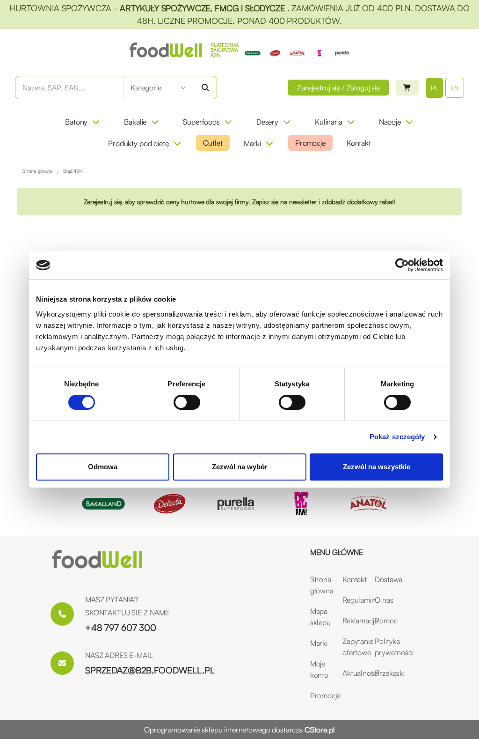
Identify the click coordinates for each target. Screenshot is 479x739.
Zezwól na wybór (240, 467)
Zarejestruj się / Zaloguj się (338, 87)
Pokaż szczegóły (397, 437)
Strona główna (320, 585)
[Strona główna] (97, 559)
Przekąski (385, 673)
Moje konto (319, 669)
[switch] (187, 402)
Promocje (310, 143)
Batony (76, 121)
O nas (384, 600)
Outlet (213, 143)
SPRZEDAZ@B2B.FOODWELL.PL (150, 670)
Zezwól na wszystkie (376, 467)
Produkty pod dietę (138, 143)
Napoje (390, 121)
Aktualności (352, 673)
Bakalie (135, 121)
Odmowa (102, 467)
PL (434, 88)
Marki (252, 143)
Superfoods (201, 121)
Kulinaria (328, 121)
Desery (267, 121)
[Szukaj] (205, 87)
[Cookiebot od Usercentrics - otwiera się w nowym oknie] (402, 265)
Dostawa (385, 579)
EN (454, 88)
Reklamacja (352, 620)
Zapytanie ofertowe (352, 646)
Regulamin (352, 600)
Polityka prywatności (385, 646)
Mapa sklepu (320, 616)
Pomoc (385, 620)
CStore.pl (320, 729)
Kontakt (359, 143)
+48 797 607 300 (120, 627)
